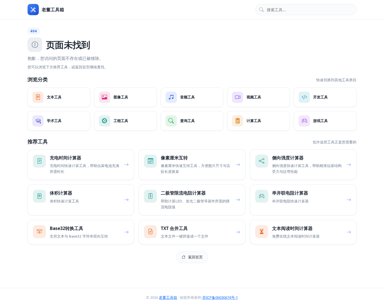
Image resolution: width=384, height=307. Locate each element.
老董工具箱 (168, 297)
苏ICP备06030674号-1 (220, 297)
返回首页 (195, 256)
